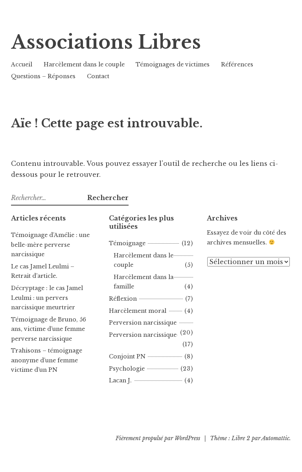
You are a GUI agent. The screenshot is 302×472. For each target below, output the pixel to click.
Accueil (21, 64)
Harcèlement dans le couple (84, 64)
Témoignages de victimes (173, 64)
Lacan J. (120, 380)
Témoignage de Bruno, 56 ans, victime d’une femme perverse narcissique (48, 329)
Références (237, 64)
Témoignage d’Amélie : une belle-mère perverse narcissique (50, 244)
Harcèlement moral (137, 310)
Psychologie (127, 368)
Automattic (275, 438)
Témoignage (127, 243)
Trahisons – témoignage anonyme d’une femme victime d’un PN (46, 360)
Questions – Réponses (43, 76)
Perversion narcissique (143, 322)
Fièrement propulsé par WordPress (158, 438)
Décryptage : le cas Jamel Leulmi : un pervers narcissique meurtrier (47, 298)
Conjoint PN (127, 356)
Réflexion (123, 298)
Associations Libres (106, 42)
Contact (98, 76)
